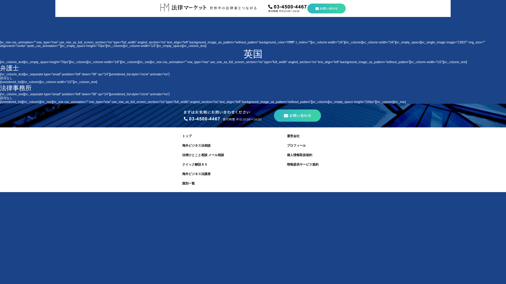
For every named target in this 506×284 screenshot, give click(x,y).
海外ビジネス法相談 (196, 145)
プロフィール (296, 145)
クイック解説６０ (195, 164)
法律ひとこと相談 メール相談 (203, 155)
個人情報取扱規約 (299, 155)
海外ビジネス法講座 (196, 174)
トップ (187, 136)
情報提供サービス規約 (303, 164)
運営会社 (293, 136)
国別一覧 (188, 183)
